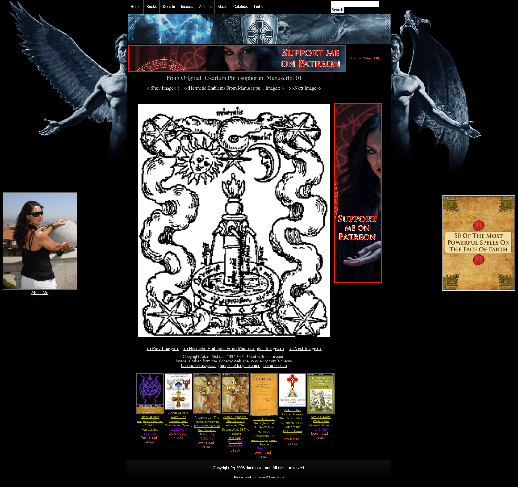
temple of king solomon (240, 365)
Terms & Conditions (270, 477)
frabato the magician (198, 365)
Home (136, 7)
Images (187, 7)
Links (258, 7)
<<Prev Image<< (163, 88)
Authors (205, 7)
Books (152, 7)
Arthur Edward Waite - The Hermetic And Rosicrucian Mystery (178, 421)
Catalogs (240, 7)
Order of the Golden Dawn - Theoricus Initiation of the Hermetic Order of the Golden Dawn (292, 422)
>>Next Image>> (305, 88)
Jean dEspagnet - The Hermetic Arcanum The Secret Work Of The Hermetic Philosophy (235, 429)
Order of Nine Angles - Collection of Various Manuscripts (150, 425)
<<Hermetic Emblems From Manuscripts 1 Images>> (233, 88)
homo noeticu (275, 365)
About (222, 7)
